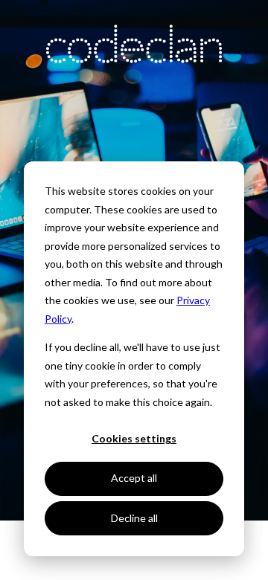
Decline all (134, 518)
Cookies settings (134, 438)
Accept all (134, 477)
